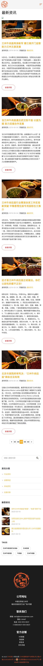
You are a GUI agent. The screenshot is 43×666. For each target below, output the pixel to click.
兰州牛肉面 (30, 553)
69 (28, 442)
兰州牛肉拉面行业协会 (10, 548)
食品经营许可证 (24, 662)
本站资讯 (7, 486)
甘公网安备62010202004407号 (28, 659)
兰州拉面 (26, 548)
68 (25, 442)
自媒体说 (7, 480)
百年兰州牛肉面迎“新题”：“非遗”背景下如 (26, 509)
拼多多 (21, 642)
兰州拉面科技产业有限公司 (28, 657)
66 (18, 442)
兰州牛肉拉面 (7, 553)
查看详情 (8, 87)
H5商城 (21, 637)
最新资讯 (30, 50)
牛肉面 (19, 553)
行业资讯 (7, 474)
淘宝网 (21, 639)
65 (15, 442)
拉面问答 (7, 492)
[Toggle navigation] (41, 4)
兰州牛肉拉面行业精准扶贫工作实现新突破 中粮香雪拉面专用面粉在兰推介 (21, 206)
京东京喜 (21, 645)
